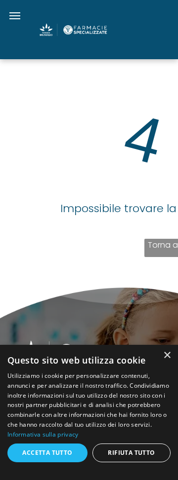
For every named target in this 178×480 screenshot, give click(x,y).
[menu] (15, 16)
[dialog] (89, 412)
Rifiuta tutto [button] (131, 452)
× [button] (167, 355)
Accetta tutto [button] (47, 452)
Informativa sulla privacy (43, 434)
